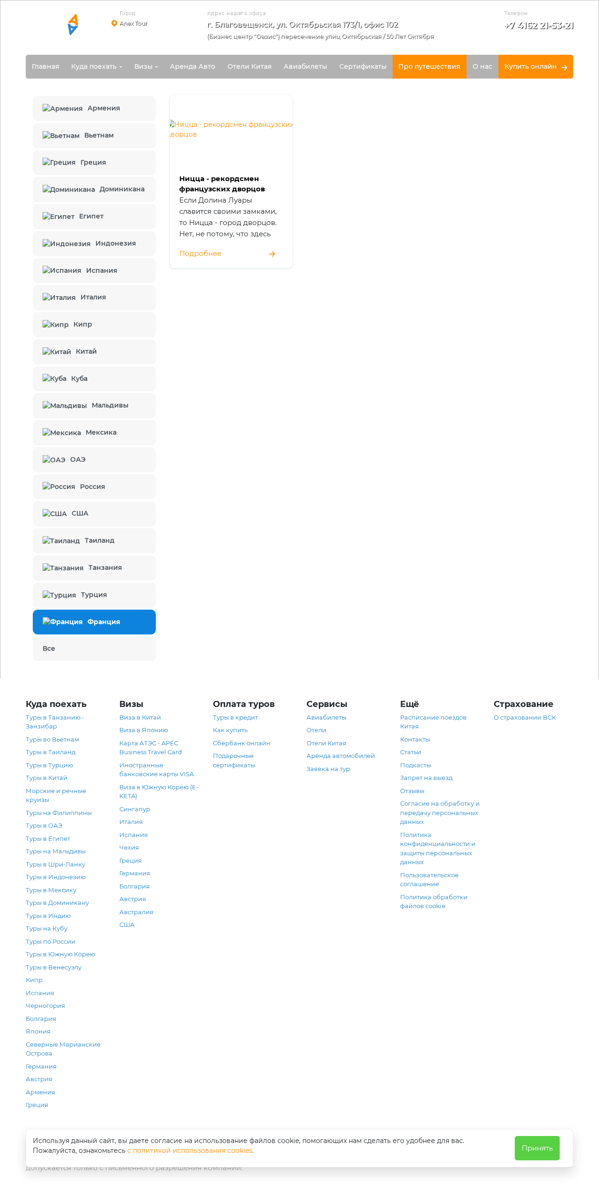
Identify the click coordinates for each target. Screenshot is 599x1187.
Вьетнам (99, 135)
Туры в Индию (48, 915)
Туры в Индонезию (56, 877)
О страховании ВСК (525, 717)
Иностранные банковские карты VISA (156, 769)
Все (49, 648)
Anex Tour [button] (133, 23)
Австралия (136, 912)
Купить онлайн (530, 66)
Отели (316, 730)
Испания (101, 270)
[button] (323, 32)
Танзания (105, 567)
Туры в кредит (235, 717)
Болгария (41, 1018)
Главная (45, 66)
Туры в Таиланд (50, 752)
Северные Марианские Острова (63, 1049)
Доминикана (122, 189)
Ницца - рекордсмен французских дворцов (222, 184)
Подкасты (415, 765)
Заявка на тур (328, 768)
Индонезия (115, 243)
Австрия (39, 1079)
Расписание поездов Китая (433, 722)
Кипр (82, 324)
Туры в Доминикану (57, 902)
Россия (92, 486)
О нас (482, 66)
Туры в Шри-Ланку (55, 864)
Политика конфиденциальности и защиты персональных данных (437, 848)
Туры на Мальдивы (56, 851)
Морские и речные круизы (56, 795)
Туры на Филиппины (59, 812)
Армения (104, 108)
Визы (143, 66)
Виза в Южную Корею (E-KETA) (158, 791)
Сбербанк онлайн (241, 743)
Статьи (410, 752)
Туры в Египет (48, 838)
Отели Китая (249, 66)
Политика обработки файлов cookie (434, 901)
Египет (91, 216)
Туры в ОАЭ (44, 825)
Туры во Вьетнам (52, 739)
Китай (86, 351)
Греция (93, 162)
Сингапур (134, 809)
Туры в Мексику (51, 890)
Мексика (101, 432)
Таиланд (100, 540)
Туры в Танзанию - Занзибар (55, 722)
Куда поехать (94, 66)
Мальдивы (110, 405)
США (80, 513)
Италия (93, 297)
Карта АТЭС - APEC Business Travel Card (150, 747)
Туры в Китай (46, 777)
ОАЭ (78, 459)
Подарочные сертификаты (234, 760)
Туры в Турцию (49, 765)
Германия (41, 1066)
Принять (537, 1147)
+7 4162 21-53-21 (538, 25)
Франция (104, 622)
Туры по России (50, 941)
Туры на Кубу (46, 928)
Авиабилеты (305, 66)
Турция (94, 594)
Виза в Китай (140, 717)
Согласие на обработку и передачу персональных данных (440, 812)
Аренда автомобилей (341, 755)
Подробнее (200, 253)
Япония (38, 1031)
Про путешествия (429, 66)
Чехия (129, 847)
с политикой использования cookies (189, 1150)
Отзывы (412, 790)
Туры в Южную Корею (60, 954)
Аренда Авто (192, 66)
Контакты (415, 739)
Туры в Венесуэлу (53, 967)
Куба (79, 378)
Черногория (45, 1005)
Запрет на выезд (426, 777)
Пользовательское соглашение (429, 879)
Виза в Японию (143, 730)
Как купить (230, 730)
